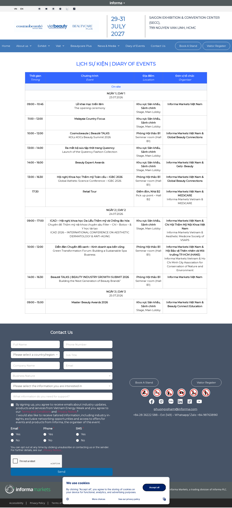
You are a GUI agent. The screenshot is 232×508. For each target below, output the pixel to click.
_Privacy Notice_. (52, 450)
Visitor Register (216, 46)
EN (21, 9)
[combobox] (62, 376)
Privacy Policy (37, 503)
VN (15, 9)
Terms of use (59, 503)
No (18, 440)
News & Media (107, 46)
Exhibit (42, 46)
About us (22, 46)
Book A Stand (188, 46)
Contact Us (158, 46)
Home (6, 46)
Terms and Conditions (36, 411)
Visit (58, 46)
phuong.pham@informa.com (175, 409)
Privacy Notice (67, 411)
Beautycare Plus (81, 46)
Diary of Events (135, 46)
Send (61, 471)
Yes (18, 434)
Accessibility (16, 503)
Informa (116, 3)
